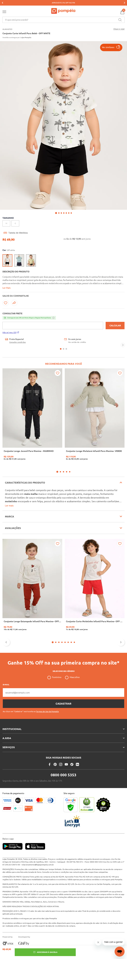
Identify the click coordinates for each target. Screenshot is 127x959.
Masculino (75, 677)
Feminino (56, 677)
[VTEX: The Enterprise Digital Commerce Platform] (7, 943)
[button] (111, 47)
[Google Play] (13, 846)
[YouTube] (66, 764)
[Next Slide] (124, 3)
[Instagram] (60, 764)
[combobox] (63, 20)
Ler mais (9, 505)
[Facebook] (49, 764)
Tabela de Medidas (18, 233)
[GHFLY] (23, 943)
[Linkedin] (77, 764)
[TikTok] (71, 764)
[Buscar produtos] (120, 20)
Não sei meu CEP (9, 332)
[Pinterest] (55, 764)
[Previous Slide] (2, 3)
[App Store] (35, 846)
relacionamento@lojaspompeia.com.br (38, 865)
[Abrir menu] (4, 12)
